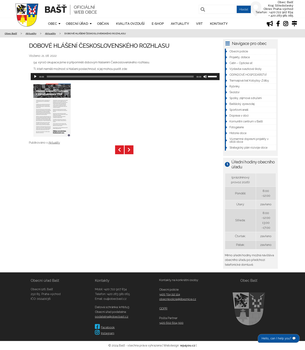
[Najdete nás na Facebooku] (278, 24)
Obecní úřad (77, 23)
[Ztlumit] (205, 76)
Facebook (108, 327)
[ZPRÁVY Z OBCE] (270, 24)
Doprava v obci (239, 115)
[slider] (213, 76)
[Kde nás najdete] (294, 24)
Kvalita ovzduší (130, 23)
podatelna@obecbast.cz (111, 316)
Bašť (55, 9)
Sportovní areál (238, 109)
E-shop (158, 23)
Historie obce (237, 133)
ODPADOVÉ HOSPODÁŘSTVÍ (248, 74)
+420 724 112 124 (169, 294)
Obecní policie (238, 51)
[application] (125, 76)
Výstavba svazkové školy (245, 69)
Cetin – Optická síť (240, 63)
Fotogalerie (236, 127)
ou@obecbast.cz (115, 298)
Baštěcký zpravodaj (242, 104)
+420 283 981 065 (118, 294)
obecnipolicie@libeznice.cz (177, 299)
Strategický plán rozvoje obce (248, 147)
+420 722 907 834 (115, 289)
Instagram (107, 333)
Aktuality (180, 23)
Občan (103, 23)
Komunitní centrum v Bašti (246, 121)
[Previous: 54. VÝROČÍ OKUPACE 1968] (119, 149)
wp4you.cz (187, 345)
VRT (199, 23)
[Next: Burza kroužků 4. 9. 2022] (129, 149)
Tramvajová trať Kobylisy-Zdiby (249, 80)
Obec (52, 23)
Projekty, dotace (239, 57)
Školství (234, 92)
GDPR (163, 308)
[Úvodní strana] (27, 29)
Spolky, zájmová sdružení (245, 98)
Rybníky (234, 86)
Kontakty (219, 23)
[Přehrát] (35, 76)
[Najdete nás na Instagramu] (286, 24)
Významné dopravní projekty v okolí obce (248, 140)
